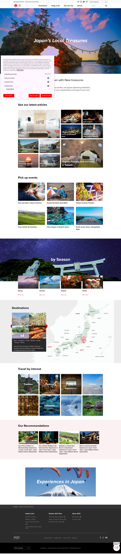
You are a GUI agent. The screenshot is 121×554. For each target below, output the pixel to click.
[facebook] (100, 538)
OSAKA (67, 339)
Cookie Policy (20, 70)
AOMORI (93, 323)
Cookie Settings (10, 89)
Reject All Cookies (34, 95)
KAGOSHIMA (65, 356)
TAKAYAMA (66, 330)
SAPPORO (78, 314)
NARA (77, 352)
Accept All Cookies (46, 95)
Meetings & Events (19, 2)
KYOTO (62, 337)
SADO (79, 327)
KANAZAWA (66, 333)
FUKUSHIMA (94, 334)
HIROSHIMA (56, 342)
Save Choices (9, 95)
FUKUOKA (49, 347)
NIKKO (93, 337)
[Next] (48, 326)
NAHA (100, 348)
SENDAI (93, 330)
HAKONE (88, 347)
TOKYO (91, 341)
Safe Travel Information (32, 2)
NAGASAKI (50, 356)
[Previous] (9, 326)
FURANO (99, 318)
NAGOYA (82, 350)
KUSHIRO (106, 313)
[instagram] (103, 538)
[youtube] (106, 538)
